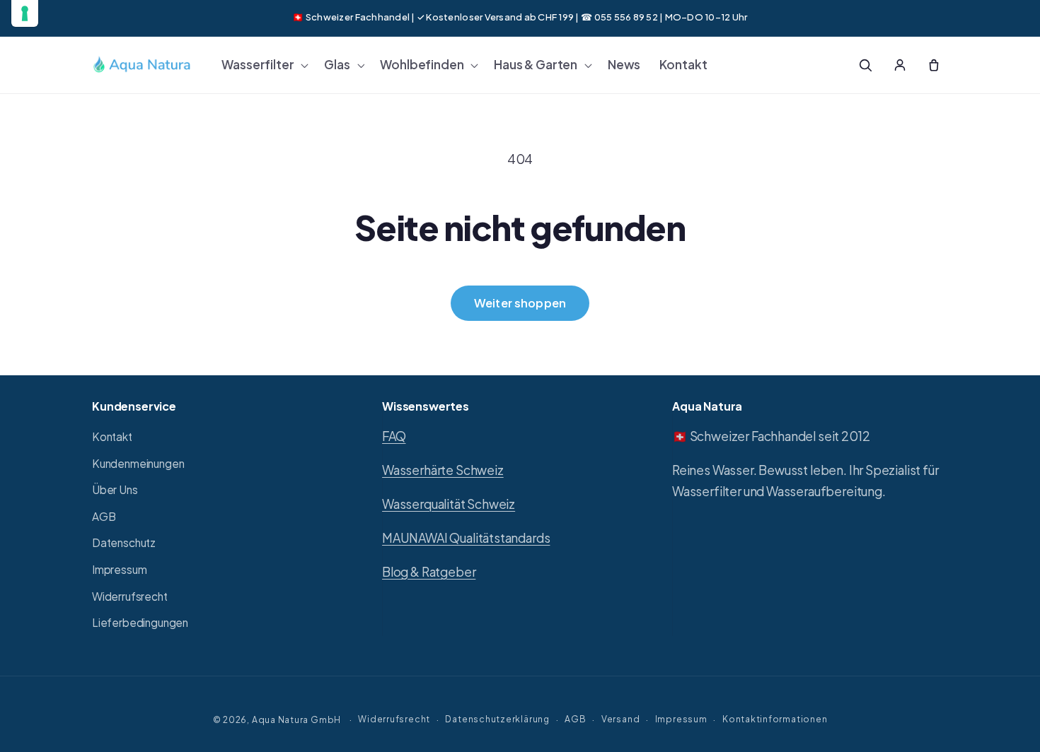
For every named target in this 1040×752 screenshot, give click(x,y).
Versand (620, 718)
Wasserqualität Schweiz (448, 504)
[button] (263, 65)
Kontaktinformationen (774, 718)
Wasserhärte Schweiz (443, 470)
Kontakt (112, 436)
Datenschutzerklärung (497, 718)
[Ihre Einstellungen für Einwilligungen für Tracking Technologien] (24, 13)
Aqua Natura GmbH (296, 718)
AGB (103, 516)
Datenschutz (124, 543)
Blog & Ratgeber (428, 572)
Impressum (119, 569)
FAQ (393, 436)
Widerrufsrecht (130, 596)
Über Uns (115, 490)
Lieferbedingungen (140, 623)
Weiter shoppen (520, 302)
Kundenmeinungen (138, 463)
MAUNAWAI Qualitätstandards (466, 538)
